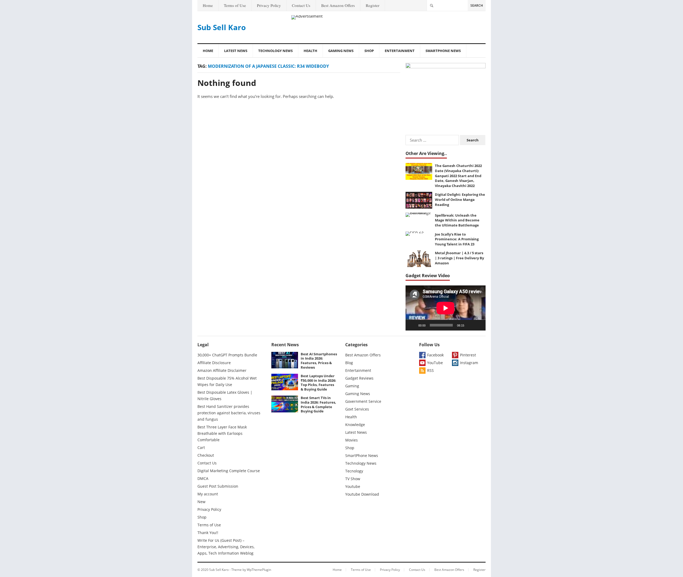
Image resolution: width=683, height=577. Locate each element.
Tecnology (354, 470)
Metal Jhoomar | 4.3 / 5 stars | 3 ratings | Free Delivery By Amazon (459, 257)
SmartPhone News (443, 50)
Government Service (363, 401)
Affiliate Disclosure (214, 362)
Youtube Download (362, 494)
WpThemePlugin (259, 569)
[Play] (412, 325)
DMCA (202, 478)
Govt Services (357, 409)
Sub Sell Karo (221, 27)
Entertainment (400, 50)
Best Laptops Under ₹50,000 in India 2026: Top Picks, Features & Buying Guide (318, 382)
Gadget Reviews (359, 378)
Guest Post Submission (217, 486)
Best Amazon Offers (338, 5)
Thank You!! (207, 532)
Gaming (352, 385)
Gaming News (341, 50)
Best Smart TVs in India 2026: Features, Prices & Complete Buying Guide (318, 404)
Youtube (352, 486)
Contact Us (301, 5)
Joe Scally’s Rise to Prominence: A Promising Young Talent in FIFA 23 (457, 239)
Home (208, 5)
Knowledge (355, 424)
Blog (349, 362)
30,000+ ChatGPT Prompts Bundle (227, 354)
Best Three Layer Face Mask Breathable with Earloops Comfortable (222, 433)
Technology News (275, 50)
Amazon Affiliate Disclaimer (222, 370)
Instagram (469, 362)
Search (476, 5)
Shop (369, 50)
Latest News (235, 50)
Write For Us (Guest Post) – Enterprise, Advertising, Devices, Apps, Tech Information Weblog (226, 547)
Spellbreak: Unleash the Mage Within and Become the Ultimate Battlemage (457, 220)
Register (372, 5)
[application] (446, 308)
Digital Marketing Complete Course (228, 470)
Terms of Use (235, 5)
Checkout (205, 455)
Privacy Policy (269, 5)
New (201, 501)
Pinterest (468, 354)
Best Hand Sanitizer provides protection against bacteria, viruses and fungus (228, 413)
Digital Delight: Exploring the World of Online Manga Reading (460, 199)
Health (310, 50)
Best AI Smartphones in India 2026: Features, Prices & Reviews (319, 361)
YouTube (435, 362)
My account (207, 493)
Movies (351, 440)
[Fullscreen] (478, 325)
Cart (201, 447)
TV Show (352, 478)
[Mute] (470, 325)
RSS (430, 370)
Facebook (435, 354)
